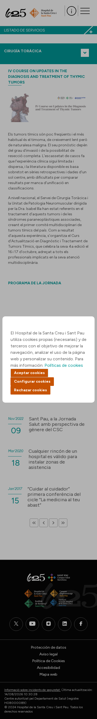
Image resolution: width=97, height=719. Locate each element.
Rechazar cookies (30, 390)
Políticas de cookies (63, 365)
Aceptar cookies (29, 373)
